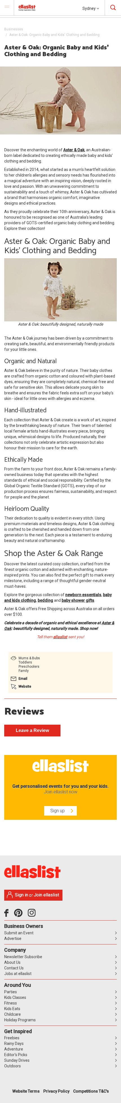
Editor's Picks (15, 1054)
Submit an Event (18, 933)
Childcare (12, 1014)
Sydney (89, 8)
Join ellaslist (46, 895)
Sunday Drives (17, 1060)
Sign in (21, 895)
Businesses (13, 29)
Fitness (10, 1003)
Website (25, 686)
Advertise (12, 938)
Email (23, 679)
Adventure (13, 1049)
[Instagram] (33, 915)
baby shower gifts (78, 600)
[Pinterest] (20, 915)
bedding (45, 600)
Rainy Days (14, 1043)
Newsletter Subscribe (23, 957)
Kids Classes (15, 997)
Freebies (11, 1038)
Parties (10, 992)
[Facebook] (7, 915)
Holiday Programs (20, 1020)
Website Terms (26, 1091)
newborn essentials (83, 594)
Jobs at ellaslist (18, 973)
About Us (12, 962)
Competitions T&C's (91, 1091)
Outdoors (12, 1066)
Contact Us (14, 968)
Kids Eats (12, 1008)
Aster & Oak (73, 150)
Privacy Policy (56, 1091)
